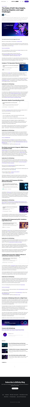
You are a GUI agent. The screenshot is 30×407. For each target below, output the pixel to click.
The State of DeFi (19, 41)
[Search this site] (20, 1)
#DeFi (19, 50)
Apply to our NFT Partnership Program (21, 396)
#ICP (26, 141)
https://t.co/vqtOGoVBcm (6, 48)
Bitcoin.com (9, 192)
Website (13, 329)
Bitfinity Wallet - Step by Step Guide (14, 394)
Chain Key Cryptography (22, 161)
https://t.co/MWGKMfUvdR (6, 137)
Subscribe (26, 1)
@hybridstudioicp (21, 289)
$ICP (14, 54)
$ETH (11, 54)
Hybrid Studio (23, 284)
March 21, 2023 (17, 55)
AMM (8, 329)
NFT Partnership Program (13, 396)
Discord (20, 329)
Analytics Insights (22, 152)
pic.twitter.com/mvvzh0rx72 (15, 171)
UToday (9, 72)
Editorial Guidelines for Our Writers (24, 394)
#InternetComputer (12, 165)
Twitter (10, 329)
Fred (5, 14)
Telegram (16, 329)
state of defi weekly (4, 6)
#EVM (12, 139)
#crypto (16, 54)
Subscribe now (16, 388)
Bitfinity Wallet (4, 329)
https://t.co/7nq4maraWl (5, 287)
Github (23, 329)
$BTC (13, 54)
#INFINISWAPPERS (7, 54)
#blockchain (20, 54)
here (12, 45)
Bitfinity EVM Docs (6, 396)
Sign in (23, 1)
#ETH (23, 141)
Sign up (3, 394)
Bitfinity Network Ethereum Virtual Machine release (13, 97)
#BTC (25, 141)
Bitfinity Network (3, 1)
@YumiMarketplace (19, 292)
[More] (7, 1)
